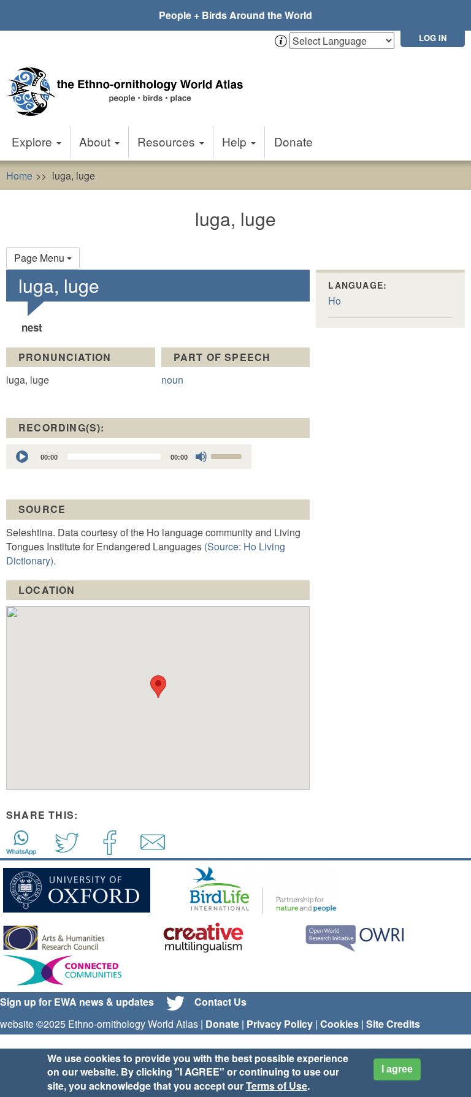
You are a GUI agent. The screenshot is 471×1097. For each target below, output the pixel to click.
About (96, 141)
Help (236, 141)
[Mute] (201, 456)
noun (172, 380)
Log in (432, 38)
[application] (128, 456)
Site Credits (393, 1024)
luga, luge (73, 176)
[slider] (228, 455)
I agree (397, 1069)
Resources (167, 141)
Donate (293, 141)
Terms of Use (276, 1086)
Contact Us (220, 1002)
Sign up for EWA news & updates (77, 1002)
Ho (334, 301)
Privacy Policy (280, 1024)
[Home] (128, 79)
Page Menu (40, 258)
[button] (158, 686)
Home (19, 176)
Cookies (339, 1024)
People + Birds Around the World (235, 15)
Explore (33, 141)
